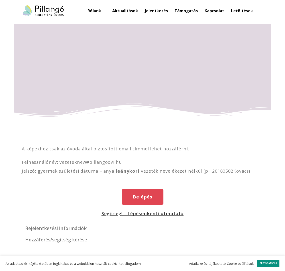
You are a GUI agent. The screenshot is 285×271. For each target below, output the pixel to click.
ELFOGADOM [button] (268, 263)
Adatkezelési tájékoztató (207, 263)
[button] (142, 228)
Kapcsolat (214, 10)
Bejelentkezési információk (56, 228)
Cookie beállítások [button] (240, 263)
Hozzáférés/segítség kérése (56, 240)
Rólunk (94, 10)
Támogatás (186, 10)
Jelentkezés (156, 10)
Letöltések (242, 10)
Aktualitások (125, 10)
